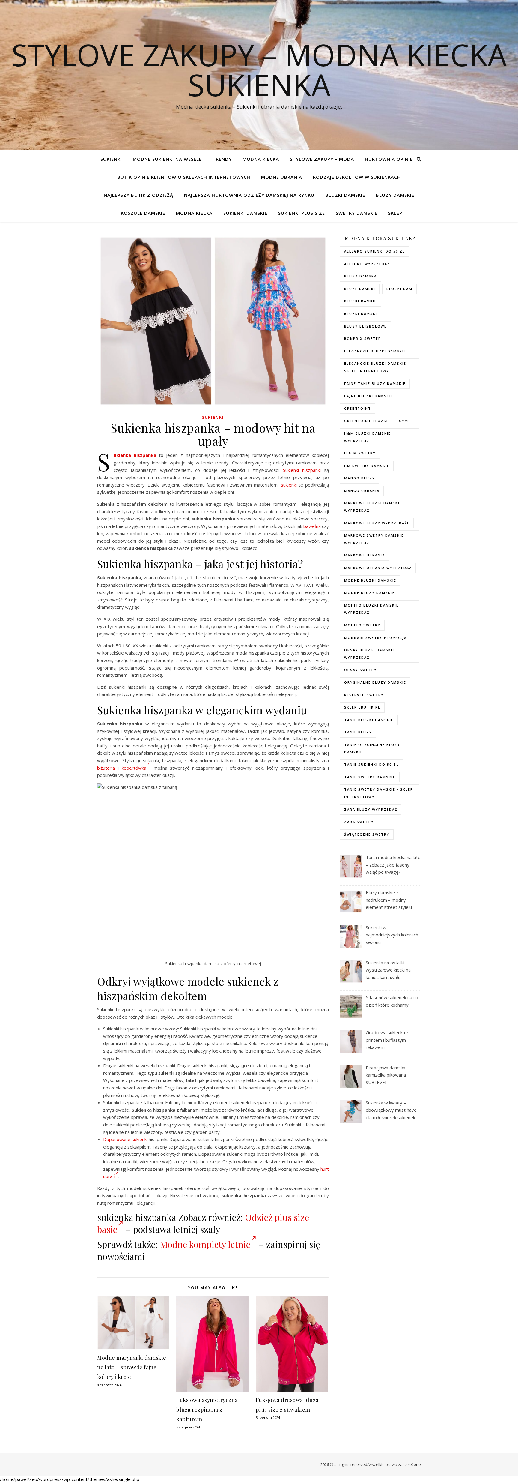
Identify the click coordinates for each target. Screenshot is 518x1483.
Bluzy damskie (395, 195)
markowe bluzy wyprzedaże (376, 523)
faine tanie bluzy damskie (375, 383)
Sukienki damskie (245, 213)
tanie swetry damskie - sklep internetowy (378, 793)
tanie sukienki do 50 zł (371, 764)
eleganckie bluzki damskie (375, 351)
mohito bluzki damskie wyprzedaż (371, 609)
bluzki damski (360, 313)
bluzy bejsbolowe (365, 326)
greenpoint (357, 408)
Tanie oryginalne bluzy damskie (372, 748)
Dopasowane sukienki (125, 1139)
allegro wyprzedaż (367, 264)
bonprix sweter (362, 338)
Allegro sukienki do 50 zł (374, 251)
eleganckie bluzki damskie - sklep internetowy (376, 367)
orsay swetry (360, 669)
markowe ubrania (364, 555)
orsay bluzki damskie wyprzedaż (369, 654)
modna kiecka (261, 159)
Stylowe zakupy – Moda (322, 159)
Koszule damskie (143, 213)
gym (403, 420)
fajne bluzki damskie (368, 396)
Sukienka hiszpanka (135, 455)
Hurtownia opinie (389, 159)
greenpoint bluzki (366, 420)
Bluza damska (360, 276)
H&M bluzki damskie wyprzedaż (367, 437)
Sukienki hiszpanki (302, 470)
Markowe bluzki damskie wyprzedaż (373, 507)
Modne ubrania (281, 177)
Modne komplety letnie (205, 1244)
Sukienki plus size (301, 213)
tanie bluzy (358, 732)
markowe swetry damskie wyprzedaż (374, 539)
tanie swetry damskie (369, 777)
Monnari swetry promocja (375, 637)
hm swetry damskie (366, 465)
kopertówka (134, 768)
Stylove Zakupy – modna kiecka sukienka (259, 70)
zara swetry (359, 821)
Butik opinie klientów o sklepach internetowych (183, 177)
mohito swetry (362, 625)
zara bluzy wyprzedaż (370, 809)
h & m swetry (360, 453)
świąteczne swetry (366, 834)
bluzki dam (399, 288)
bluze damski (359, 288)
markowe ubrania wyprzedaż (378, 567)
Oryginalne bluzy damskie (375, 682)
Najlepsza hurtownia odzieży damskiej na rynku (249, 195)
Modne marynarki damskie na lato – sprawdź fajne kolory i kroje (131, 1367)
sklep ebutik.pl (362, 707)
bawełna (312, 526)
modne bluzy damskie (369, 592)
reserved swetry (364, 695)
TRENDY (222, 159)
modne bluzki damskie (370, 580)
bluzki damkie (360, 301)
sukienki (289, 485)
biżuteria (106, 768)
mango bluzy (359, 478)
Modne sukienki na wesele (167, 159)
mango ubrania (362, 490)
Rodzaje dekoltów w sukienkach (357, 177)
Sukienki (111, 159)
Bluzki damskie (345, 195)
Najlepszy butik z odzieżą (138, 195)
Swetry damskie (356, 213)
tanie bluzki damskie (369, 720)
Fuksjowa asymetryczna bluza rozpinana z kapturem (207, 1409)
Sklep (395, 213)
